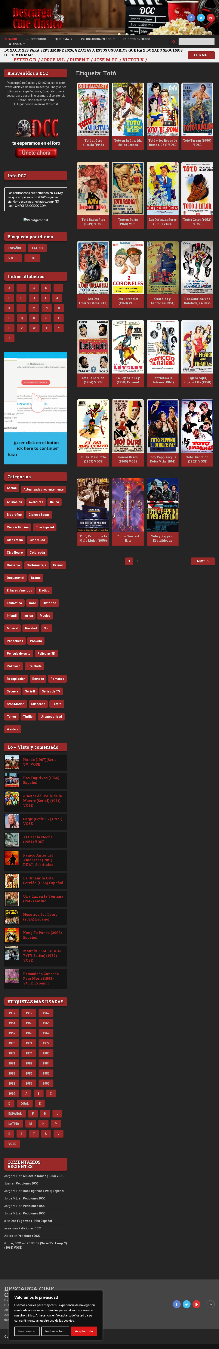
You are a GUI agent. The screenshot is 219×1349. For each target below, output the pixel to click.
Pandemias (15, 641)
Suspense (38, 704)
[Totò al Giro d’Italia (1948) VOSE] (93, 109)
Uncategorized (51, 716)
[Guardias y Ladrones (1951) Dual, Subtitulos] (163, 267)
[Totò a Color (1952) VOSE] (197, 188)
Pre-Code (34, 666)
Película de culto (19, 653)
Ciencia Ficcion (18, 527)
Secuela (12, 691)
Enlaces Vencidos (19, 590)
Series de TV (51, 691)
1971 (28, 1043)
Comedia (13, 565)
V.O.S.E (13, 258)
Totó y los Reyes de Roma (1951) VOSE (162, 142)
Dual (32, 258)
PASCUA (36, 641)
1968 (28, 1033)
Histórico (49, 603)
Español (15, 248)
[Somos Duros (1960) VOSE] (128, 426)
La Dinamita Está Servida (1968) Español (43, 880)
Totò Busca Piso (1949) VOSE (93, 222)
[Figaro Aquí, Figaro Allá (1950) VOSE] (197, 347)
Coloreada (37, 552)
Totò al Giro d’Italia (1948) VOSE (93, 144)
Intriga (28, 615)
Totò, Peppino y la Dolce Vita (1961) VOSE (162, 461)
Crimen (58, 565)
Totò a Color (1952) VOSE (197, 222)
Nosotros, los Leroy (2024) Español (40, 916)
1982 (28, 1063)
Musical (12, 628)
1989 (28, 1083)
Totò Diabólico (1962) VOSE (197, 459)
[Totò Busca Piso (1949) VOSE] (93, 188)
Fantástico (14, 603)
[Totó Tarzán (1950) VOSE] (197, 109)
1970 (11, 1043)
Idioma (63, 39)
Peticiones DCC (138, 39)
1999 (11, 1093)
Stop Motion (15, 704)
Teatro (57, 704)
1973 (11, 1053)
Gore (32, 603)
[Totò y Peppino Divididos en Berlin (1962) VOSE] (163, 505)
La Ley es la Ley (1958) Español (128, 380)
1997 (46, 1083)
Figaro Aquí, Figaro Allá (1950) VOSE (197, 382)
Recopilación (16, 678)
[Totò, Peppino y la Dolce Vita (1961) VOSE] (163, 426)
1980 (46, 1053)
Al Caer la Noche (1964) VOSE (37, 839)
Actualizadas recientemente (44, 489)
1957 (11, 1013)
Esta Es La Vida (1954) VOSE (93, 380)
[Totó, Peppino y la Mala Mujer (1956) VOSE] (93, 505)
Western (13, 729)
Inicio (12, 39)
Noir (47, 628)
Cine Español (45, 527)
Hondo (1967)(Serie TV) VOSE (39, 761)
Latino (37, 248)
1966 (46, 1023)
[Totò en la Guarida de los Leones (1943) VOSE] (128, 109)
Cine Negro (15, 552)
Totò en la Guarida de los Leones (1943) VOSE (128, 144)
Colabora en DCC (98, 39)
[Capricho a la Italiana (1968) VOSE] (163, 347)
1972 (46, 1043)
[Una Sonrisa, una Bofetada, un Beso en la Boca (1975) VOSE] (197, 267)
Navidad (31, 628)
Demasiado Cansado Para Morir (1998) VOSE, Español (41, 978)
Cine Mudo (37, 540)
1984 (46, 1063)
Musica (45, 615)
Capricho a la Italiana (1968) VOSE (162, 382)
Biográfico (14, 514)
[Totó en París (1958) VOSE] (128, 188)
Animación (14, 502)
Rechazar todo (55, 1331)
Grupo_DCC (12, 1243)
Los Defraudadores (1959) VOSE (162, 222)
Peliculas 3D (46, 653)
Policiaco (14, 666)
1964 (11, 1023)
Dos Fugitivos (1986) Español (41, 780)
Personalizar (27, 1331)
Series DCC (38, 39)
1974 (28, 1053)
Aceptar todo (84, 1331)
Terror (11, 716)
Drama (36, 578)
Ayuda (17, 44)
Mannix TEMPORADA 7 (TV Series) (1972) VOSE (42, 955)
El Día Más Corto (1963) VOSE (93, 459)
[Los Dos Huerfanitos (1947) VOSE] (93, 267)
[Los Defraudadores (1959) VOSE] (163, 188)
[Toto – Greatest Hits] (128, 505)
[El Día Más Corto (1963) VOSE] (93, 426)
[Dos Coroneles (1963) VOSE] (128, 267)
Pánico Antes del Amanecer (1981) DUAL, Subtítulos (38, 860)
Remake (38, 678)
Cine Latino (15, 540)
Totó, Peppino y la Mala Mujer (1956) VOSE (93, 540)
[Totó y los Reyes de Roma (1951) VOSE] (163, 109)
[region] (56, 1315)
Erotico (44, 590)
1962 (46, 1013)
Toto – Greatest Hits (128, 538)
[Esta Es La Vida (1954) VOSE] (93, 347)
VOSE (12, 1144)
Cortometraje (36, 565)
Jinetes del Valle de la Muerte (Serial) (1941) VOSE (42, 801)
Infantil (12, 615)
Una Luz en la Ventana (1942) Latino (43, 898)
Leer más (201, 55)
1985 (11, 1073)
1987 (46, 1073)
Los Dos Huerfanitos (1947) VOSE (93, 303)
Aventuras (36, 502)
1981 (11, 1063)
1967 (11, 1033)
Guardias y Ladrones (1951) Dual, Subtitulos (162, 303)
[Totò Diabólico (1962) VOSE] (197, 426)
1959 (28, 1013)
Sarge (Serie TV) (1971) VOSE (42, 821)
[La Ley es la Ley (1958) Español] (128, 347)
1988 (11, 1083)
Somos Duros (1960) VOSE (128, 459)
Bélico (54, 502)
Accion (12, 488)
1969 (46, 1033)
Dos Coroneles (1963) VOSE (127, 301)
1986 (28, 1073)
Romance (57, 678)
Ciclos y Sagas (39, 514)
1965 (28, 1023)
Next (201, 561)
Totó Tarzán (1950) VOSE (197, 142)
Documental (15, 578)
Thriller (28, 716)
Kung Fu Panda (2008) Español (42, 935)
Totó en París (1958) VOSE (128, 222)
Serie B (30, 691)
